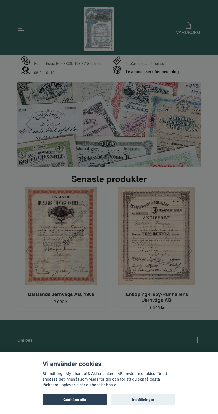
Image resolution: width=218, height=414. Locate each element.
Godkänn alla (74, 400)
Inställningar (143, 400)
